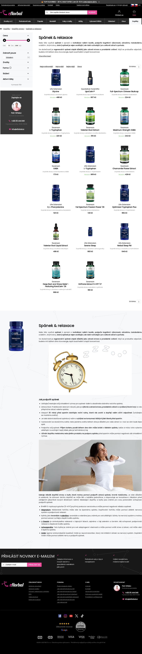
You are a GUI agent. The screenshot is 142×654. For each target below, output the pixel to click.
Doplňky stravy (18, 29)
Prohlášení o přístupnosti (93, 597)
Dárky (58, 5)
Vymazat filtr (16, 84)
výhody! (125, 5)
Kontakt (50, 5)
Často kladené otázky (64, 586)
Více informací (45, 56)
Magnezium (46, 510)
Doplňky (6, 29)
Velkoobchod (33, 597)
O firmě (87, 586)
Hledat (92, 12)
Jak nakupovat (62, 602)
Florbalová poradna (8, 5)
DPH (30, 594)
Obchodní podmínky (92, 592)
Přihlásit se (34, 565)
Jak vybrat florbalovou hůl (65, 589)
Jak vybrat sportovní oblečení (67, 594)
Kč (20, 45)
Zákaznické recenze (64, 627)
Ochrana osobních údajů (93, 594)
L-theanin (45, 521)
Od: (4, 45)
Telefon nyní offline (83, 5)
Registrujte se (110, 5)
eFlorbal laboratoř (24, 5)
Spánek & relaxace (33, 29)
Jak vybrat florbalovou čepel (66, 592)
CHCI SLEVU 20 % (90, 2)
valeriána (65, 515)
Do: (12, 45)
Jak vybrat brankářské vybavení (68, 597)
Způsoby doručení (35, 586)
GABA (43, 533)
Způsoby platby (34, 589)
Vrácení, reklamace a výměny (39, 592)
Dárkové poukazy (35, 600)
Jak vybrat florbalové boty (66, 600)
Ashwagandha (47, 527)
